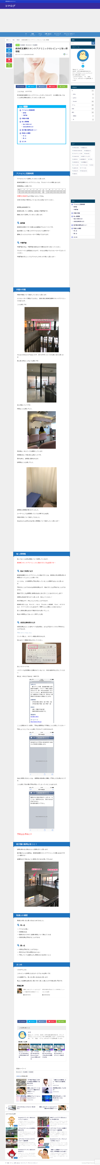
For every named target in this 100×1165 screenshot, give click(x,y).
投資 (82, 108)
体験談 (17, 44)
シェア (9, 46)
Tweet (9, 51)
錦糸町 (23, 45)
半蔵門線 (25, 115)
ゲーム (82, 105)
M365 (76, 159)
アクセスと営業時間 (27, 110)
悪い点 (24, 138)
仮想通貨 (83, 159)
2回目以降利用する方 (28, 126)
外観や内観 (24, 118)
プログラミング (78, 153)
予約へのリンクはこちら (24, 632)
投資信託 (88, 150)
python (83, 97)
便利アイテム (86, 156)
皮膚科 (35, 45)
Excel (87, 153)
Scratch (83, 101)
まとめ (23, 141)
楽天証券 (76, 162)
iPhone (76, 147)
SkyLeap (84, 170)
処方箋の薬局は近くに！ (28, 130)
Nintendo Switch (78, 150)
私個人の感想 (25, 133)
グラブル (85, 165)
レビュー (29, 45)
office (83, 94)
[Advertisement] (50, 20)
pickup (76, 170)
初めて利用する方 (27, 124)
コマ (67, 54)
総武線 (24, 112)
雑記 (82, 112)
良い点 (24, 135)
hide (25, 106)
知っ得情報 (24, 121)
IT (82, 90)
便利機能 (84, 162)
